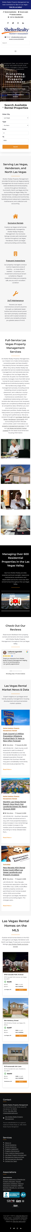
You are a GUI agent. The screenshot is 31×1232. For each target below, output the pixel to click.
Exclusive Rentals (15, 223)
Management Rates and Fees (14, 1157)
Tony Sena (10, 745)
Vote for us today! (15, 7)
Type (4, 122)
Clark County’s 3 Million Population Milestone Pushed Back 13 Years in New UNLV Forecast (13, 737)
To (3, 137)
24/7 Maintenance (15, 300)
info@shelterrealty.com (18, 37)
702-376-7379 (19, 17)
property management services (13, 426)
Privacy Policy (8, 1218)
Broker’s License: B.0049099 (16, 39)
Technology (6, 864)
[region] (15, 80)
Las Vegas (19, 417)
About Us (8, 1143)
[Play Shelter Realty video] (15, 601)
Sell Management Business (13, 1159)
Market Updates (16, 14)
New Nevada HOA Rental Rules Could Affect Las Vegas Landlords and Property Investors (14, 871)
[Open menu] (15, 51)
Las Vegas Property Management (15, 1155)
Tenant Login (24, 12)
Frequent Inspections (15, 261)
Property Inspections (11, 1149)
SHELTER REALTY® (21, 1216)
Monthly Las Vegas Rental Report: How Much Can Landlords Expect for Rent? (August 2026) (15, 805)
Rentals (14, 730)
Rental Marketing (10, 1145)
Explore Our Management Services (15, 95)
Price (4, 129)
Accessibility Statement (20, 1218)
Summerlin (20, 419)
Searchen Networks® (19, 1221)
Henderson (12, 419)
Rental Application (10, 12)
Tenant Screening (10, 1147)
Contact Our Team (11, 1161)
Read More (7, 769)
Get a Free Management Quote (15, 89)
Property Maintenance (12, 1151)
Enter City (6, 114)
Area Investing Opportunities (14, 1153)
